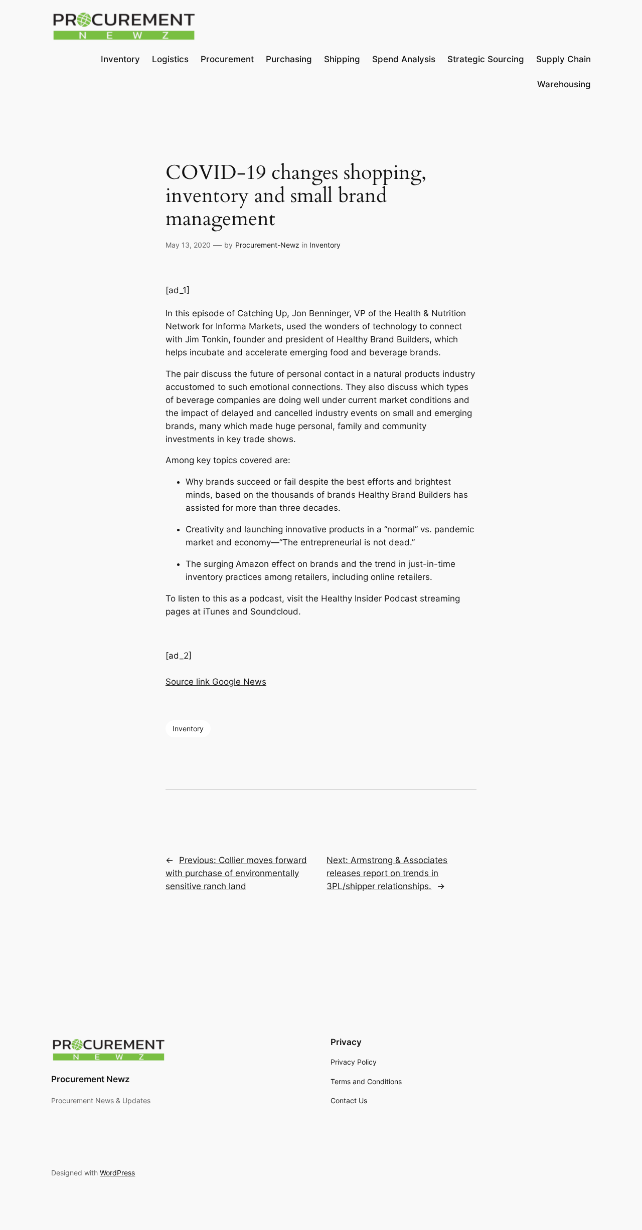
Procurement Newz (90, 1079)
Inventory (325, 245)
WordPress (117, 1172)
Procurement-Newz (267, 245)
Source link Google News (216, 682)
